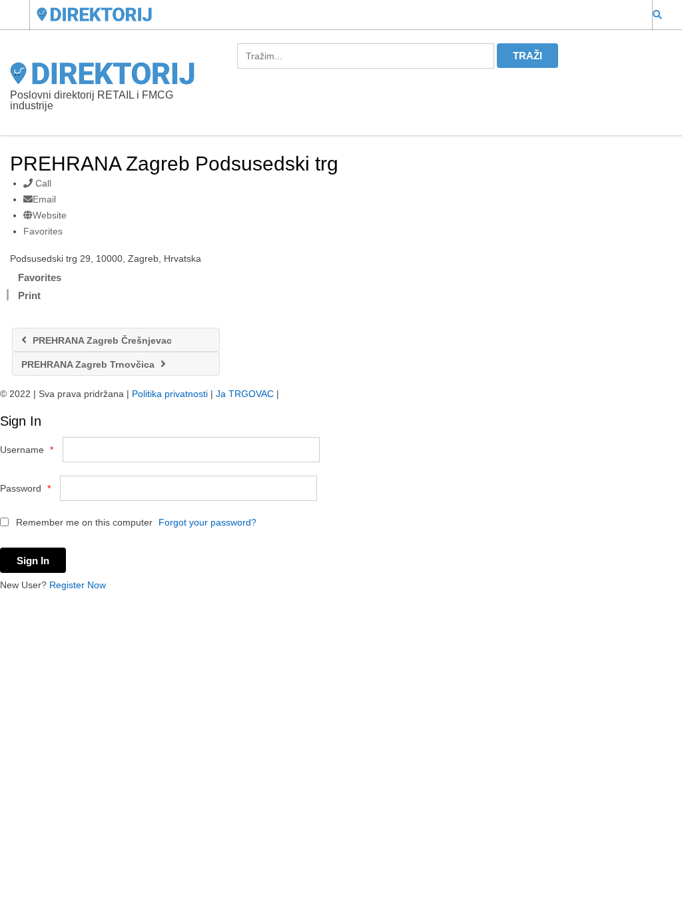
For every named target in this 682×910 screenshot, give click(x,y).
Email (44, 199)
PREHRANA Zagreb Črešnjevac (101, 340)
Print (29, 295)
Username (26, 449)
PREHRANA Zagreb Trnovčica (89, 364)
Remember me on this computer (83, 522)
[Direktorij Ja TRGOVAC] (328, 14)
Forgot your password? (207, 522)
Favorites (43, 231)
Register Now (77, 585)
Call (42, 183)
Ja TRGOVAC (244, 393)
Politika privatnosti (169, 393)
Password (25, 488)
